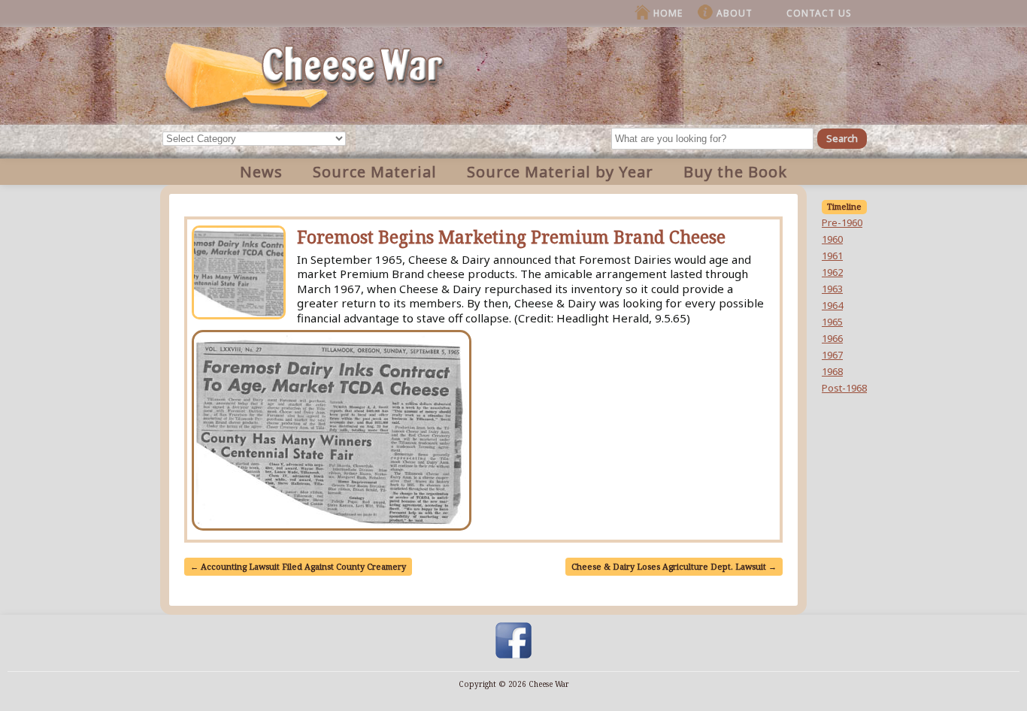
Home (668, 13)
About (734, 13)
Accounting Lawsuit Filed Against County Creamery (298, 566)
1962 (832, 272)
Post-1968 (844, 388)
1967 (832, 355)
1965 (832, 321)
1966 (832, 338)
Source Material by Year (560, 172)
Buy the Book (735, 172)
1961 (832, 255)
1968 (832, 371)
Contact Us (819, 13)
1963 (832, 288)
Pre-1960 (842, 222)
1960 (832, 239)
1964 (832, 305)
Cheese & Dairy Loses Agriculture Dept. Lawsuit (674, 566)
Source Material (375, 172)
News (261, 172)
